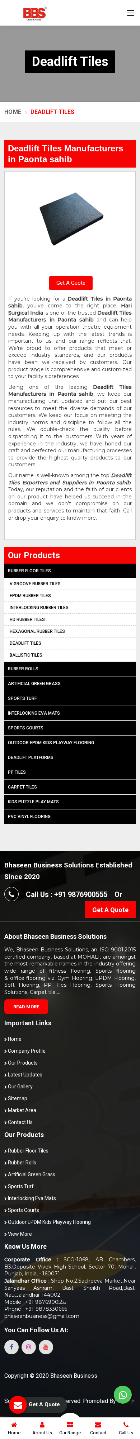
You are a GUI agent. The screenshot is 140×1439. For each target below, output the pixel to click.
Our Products (22, 1063)
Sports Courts (25, 727)
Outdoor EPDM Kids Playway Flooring (51, 742)
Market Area (21, 1110)
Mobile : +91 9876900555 (35, 1302)
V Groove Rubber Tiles (35, 583)
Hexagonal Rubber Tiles (37, 631)
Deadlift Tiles (25, 643)
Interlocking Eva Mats (34, 713)
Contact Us (20, 1122)
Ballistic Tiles (26, 655)
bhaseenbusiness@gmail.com (41, 1316)
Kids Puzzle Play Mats (33, 801)
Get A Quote (70, 283)
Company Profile (26, 1051)
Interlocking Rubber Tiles (39, 607)
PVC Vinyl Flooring (29, 816)
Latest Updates (24, 1075)
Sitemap (17, 1098)
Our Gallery (20, 1086)
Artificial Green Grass (34, 683)
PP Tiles (17, 772)
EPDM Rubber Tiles (30, 595)
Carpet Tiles (22, 787)
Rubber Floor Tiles (29, 570)
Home (12, 111)
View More (19, 1234)
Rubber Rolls (23, 668)
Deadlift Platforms (30, 757)
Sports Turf (22, 698)
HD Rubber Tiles (27, 619)
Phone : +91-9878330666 (35, 1309)
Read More (26, 1006)
